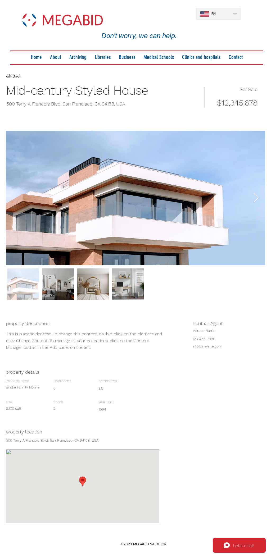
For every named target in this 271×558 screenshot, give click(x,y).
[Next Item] (256, 198)
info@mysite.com (207, 346)
